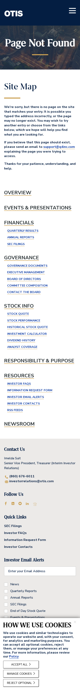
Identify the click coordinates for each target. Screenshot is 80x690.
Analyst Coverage (22, 347)
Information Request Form (29, 390)
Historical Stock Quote (27, 327)
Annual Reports (20, 237)
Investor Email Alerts (25, 397)
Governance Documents (27, 266)
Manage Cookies (20, 673)
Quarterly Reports (23, 591)
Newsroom (19, 424)
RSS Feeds (15, 410)
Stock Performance (23, 321)
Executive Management (26, 272)
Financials (19, 222)
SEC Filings (16, 244)
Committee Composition (27, 286)
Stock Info (19, 306)
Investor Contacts (23, 404)
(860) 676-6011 (21, 476)
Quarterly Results (22, 231)
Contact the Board (24, 292)
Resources (19, 375)
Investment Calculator (27, 334)
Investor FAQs (19, 384)
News (14, 584)
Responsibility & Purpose (39, 360)
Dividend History (21, 340)
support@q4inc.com (59, 147)
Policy (14, 656)
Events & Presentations (37, 208)
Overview (17, 192)
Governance (21, 257)
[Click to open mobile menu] (72, 11)
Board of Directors (24, 279)
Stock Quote (18, 314)
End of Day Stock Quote (28, 610)
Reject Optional (20, 682)
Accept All (19, 664)
